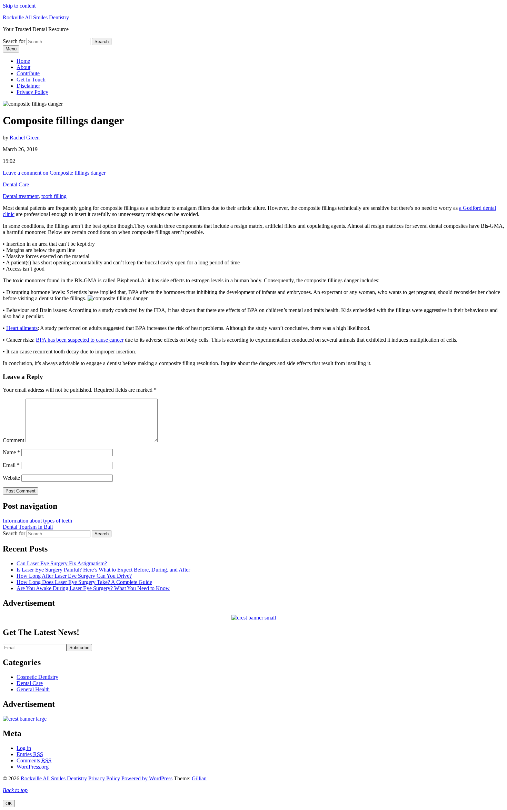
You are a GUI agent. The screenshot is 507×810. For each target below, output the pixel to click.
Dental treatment (21, 196)
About (23, 67)
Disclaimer (28, 86)
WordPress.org (33, 767)
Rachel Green (25, 137)
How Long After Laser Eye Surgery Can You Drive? (74, 576)
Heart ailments (22, 328)
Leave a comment (54, 173)
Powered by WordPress (146, 778)
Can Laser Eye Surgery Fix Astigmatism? (62, 563)
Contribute (28, 73)
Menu (11, 48)
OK (9, 803)
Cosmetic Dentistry (37, 677)
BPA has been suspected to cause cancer (79, 340)
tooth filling (54, 196)
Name (11, 452)
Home (23, 61)
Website (11, 478)
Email (11, 465)
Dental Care (16, 184)
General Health (33, 689)
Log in (24, 748)
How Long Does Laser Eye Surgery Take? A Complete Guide (84, 582)
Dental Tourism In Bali (28, 527)
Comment (13, 440)
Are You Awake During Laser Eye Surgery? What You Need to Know (93, 588)
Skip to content (19, 6)
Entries (30, 754)
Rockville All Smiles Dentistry (36, 17)
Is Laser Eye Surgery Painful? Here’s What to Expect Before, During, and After (103, 570)
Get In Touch (31, 79)
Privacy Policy (32, 92)
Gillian (199, 778)
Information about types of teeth (37, 521)
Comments (34, 760)
